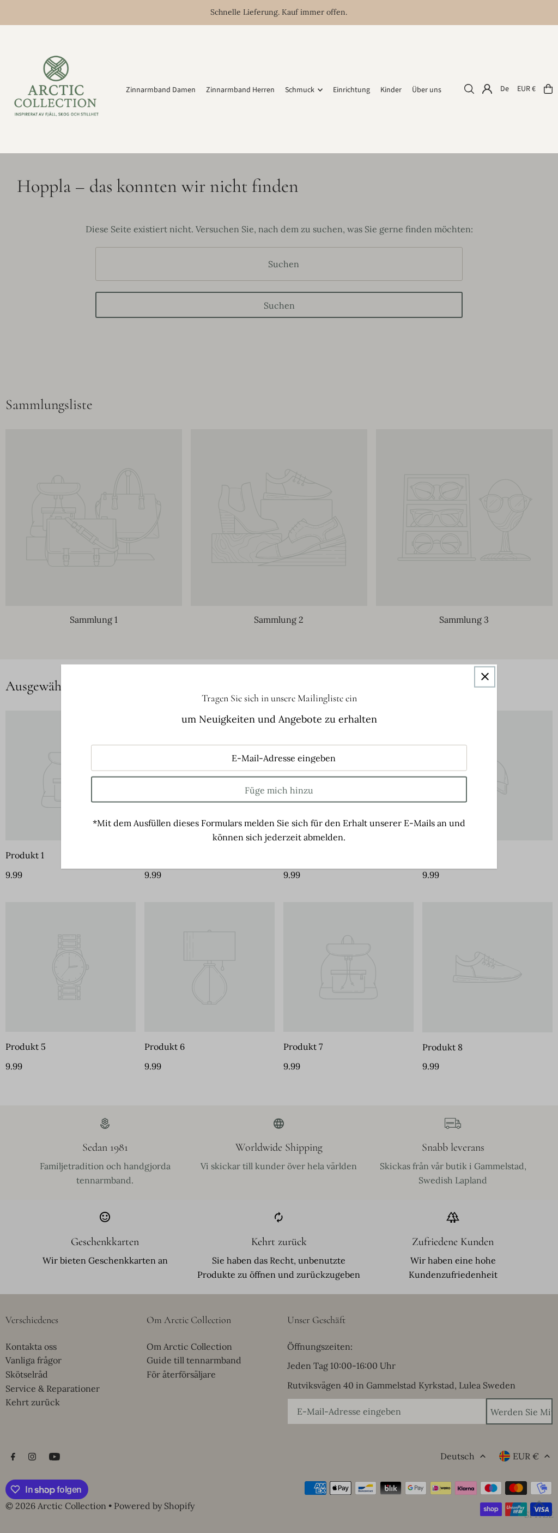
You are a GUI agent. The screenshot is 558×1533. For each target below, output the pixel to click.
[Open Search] (469, 89)
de (504, 88)
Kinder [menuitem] (391, 90)
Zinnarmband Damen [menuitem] (161, 90)
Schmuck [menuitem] (299, 90)
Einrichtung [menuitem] (351, 90)
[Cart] (548, 89)
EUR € (526, 88)
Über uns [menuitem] (426, 90)
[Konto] (487, 89)
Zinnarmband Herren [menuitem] (240, 90)
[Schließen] (484, 676)
